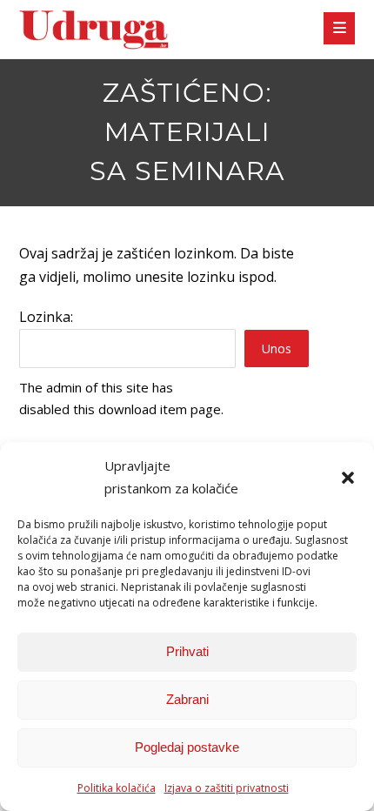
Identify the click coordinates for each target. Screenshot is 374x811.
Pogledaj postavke (187, 747)
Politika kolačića (116, 788)
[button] (348, 477)
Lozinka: (46, 316)
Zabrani (187, 699)
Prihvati (187, 651)
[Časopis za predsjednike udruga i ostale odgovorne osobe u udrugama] (94, 30)
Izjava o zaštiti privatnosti (226, 788)
